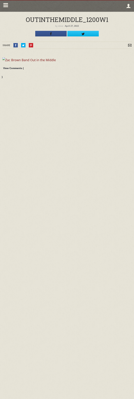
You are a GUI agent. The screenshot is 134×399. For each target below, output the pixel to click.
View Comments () (13, 72)
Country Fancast (39, 6)
